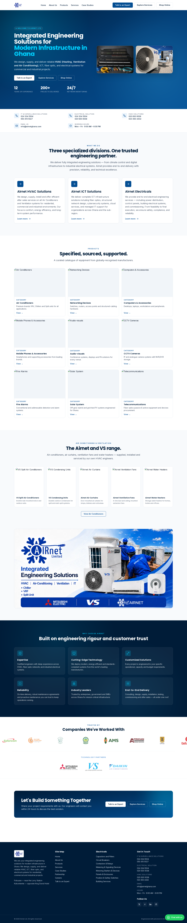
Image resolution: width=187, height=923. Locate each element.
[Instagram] (156, 904)
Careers (58, 878)
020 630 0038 (81, 119)
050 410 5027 (27, 119)
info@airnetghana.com (31, 126)
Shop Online (164, 5)
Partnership (60, 874)
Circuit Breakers (102, 860)
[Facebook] (145, 904)
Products (64, 5)
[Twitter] (139, 904)
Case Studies (88, 5)
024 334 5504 (27, 116)
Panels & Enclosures (104, 874)
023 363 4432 (135, 119)
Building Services (103, 881)
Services (75, 5)
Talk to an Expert (122, 5)
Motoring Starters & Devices (108, 871)
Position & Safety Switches (107, 878)
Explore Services (144, 5)
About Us (53, 5)
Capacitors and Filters (105, 856)
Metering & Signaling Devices (108, 867)
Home (43, 5)
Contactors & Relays (104, 864)
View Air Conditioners (93, 514)
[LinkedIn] (150, 904)
